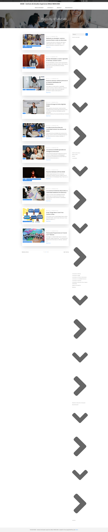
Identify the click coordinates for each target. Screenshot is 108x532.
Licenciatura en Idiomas (27, 47)
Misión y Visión (75, 154)
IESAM (24, 45)
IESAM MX (53, 36)
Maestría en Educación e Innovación (78, 402)
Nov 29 (48, 125)
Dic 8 (48, 36)
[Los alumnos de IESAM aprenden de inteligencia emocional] (33, 152)
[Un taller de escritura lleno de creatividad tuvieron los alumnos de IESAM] (33, 130)
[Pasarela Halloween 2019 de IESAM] (33, 174)
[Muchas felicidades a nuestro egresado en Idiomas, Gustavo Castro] (33, 61)
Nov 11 (48, 78)
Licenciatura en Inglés (76, 275)
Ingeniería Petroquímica (76, 285)
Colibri (76, 529)
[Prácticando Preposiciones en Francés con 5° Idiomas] (33, 235)
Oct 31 (48, 169)
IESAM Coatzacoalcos (76, 152)
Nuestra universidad (39, 7)
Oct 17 (48, 230)
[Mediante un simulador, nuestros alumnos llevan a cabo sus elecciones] (33, 41)
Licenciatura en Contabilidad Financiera (79, 278)
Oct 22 (48, 188)
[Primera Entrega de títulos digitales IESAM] (33, 106)
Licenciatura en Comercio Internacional (33, 45)
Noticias (73, 156)
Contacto (74, 520)
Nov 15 (48, 147)
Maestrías (59, 7)
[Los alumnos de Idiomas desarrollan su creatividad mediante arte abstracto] (33, 193)
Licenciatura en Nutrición (76, 280)
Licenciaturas (50, 7)
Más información (68, 7)
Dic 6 (48, 56)
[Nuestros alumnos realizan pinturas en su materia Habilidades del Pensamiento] (33, 83)
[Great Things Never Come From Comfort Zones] (33, 215)
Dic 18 (48, 102)
